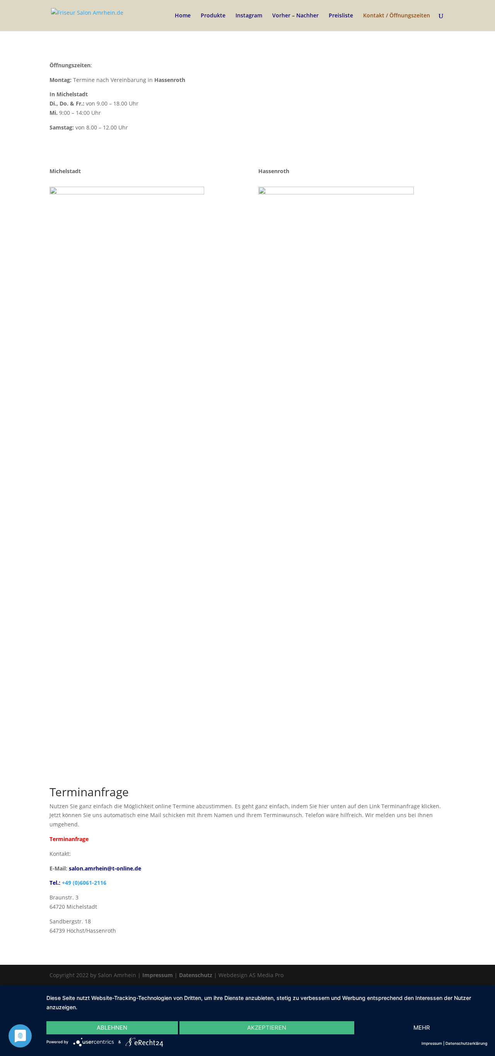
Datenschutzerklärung (466, 1043)
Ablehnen (112, 1027)
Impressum (157, 975)
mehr (421, 1027)
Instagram (249, 16)
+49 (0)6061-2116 (84, 882)
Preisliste (341, 16)
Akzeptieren (266, 1027)
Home (183, 16)
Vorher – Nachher (295, 16)
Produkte (213, 16)
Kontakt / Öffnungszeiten (396, 16)
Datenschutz (195, 975)
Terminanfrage (69, 839)
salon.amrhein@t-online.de (105, 868)
